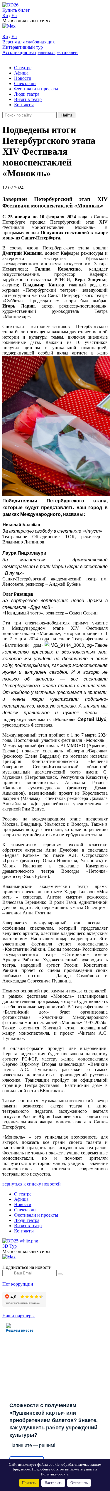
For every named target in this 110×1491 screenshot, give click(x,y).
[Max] (9, 25)
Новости (22, 78)
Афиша (21, 72)
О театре (22, 67)
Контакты (24, 104)
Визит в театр (28, 99)
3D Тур (9, 1246)
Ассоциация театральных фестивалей (40, 52)
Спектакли (25, 83)
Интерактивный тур (22, 47)
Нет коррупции (17, 1283)
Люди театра (26, 94)
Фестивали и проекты (36, 88)
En (14, 15)
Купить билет (16, 10)
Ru (5, 15)
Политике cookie (54, 1474)
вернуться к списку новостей (31, 1183)
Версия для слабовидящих (28, 41)
